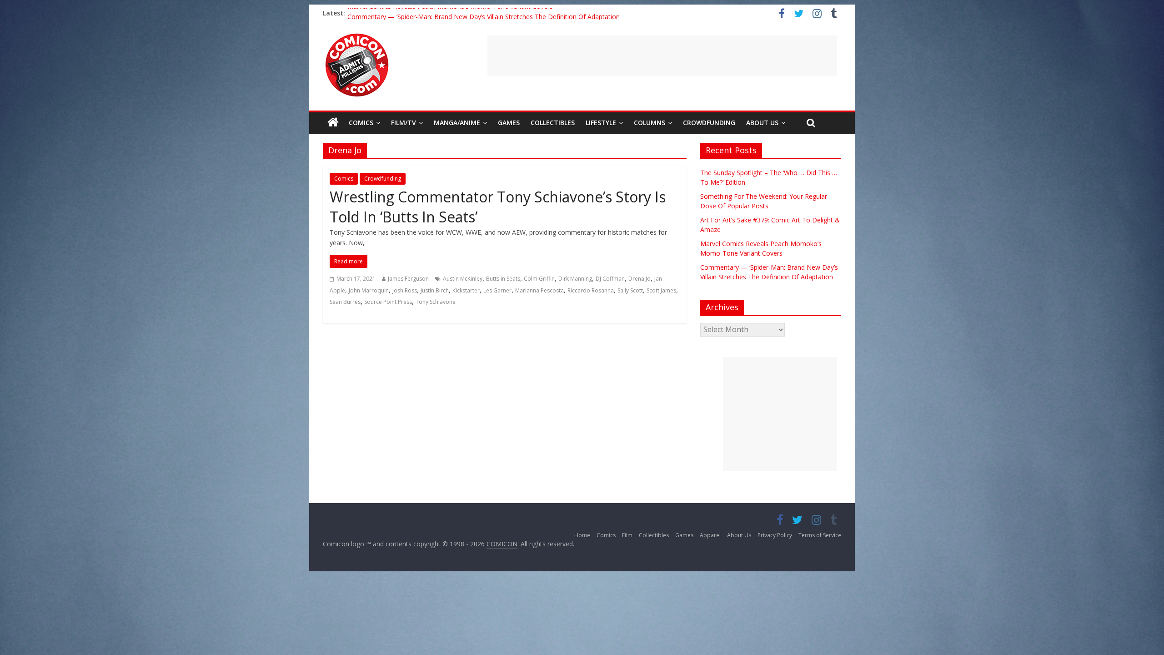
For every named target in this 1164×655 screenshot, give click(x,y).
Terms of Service (819, 535)
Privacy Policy (775, 535)
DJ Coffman (610, 278)
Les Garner (497, 290)
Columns (649, 122)
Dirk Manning (575, 278)
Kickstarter (466, 290)
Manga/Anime (457, 122)
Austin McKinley (462, 278)
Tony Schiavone (436, 302)
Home (582, 535)
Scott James (661, 290)
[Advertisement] (662, 55)
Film (627, 535)
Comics (361, 122)
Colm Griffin (539, 278)
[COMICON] (357, 36)
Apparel (710, 535)
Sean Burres (345, 302)
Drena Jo (639, 278)
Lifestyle (601, 122)
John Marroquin (369, 290)
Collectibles (553, 122)
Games (509, 122)
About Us (762, 122)
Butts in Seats (503, 278)
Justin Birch (435, 290)
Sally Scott (630, 290)
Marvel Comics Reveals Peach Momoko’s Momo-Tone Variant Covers (450, 13)
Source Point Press (388, 302)
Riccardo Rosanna (590, 290)
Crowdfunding (709, 122)
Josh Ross (404, 290)
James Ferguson (408, 278)
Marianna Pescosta (539, 290)
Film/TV (403, 122)
